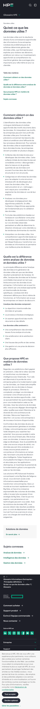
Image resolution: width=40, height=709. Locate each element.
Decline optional (11, 700)
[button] (30, 5)
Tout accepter (10, 694)
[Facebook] (23, 633)
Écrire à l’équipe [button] (16, 616)
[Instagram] (14, 633)
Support (10, 610)
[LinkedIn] (5, 633)
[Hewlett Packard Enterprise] (8, 5)
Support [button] (6, 649)
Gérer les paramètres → (11, 706)
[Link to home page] (4, 577)
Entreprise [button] (7, 642)
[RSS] (32, 633)
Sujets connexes (10, 99)
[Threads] (18, 633)
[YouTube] (27, 633)
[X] (9, 633)
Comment (11, 605)
